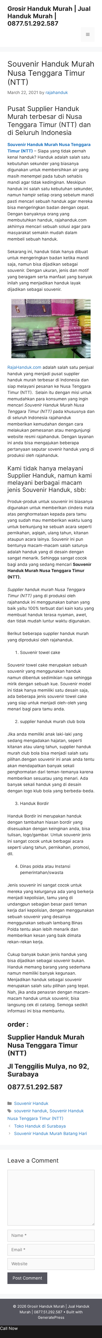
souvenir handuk (30, 1110)
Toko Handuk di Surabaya (40, 1126)
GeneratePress (51, 1317)
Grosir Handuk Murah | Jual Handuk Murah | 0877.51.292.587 (49, 16)
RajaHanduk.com (24, 367)
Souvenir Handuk (31, 1103)
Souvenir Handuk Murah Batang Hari (50, 1133)
